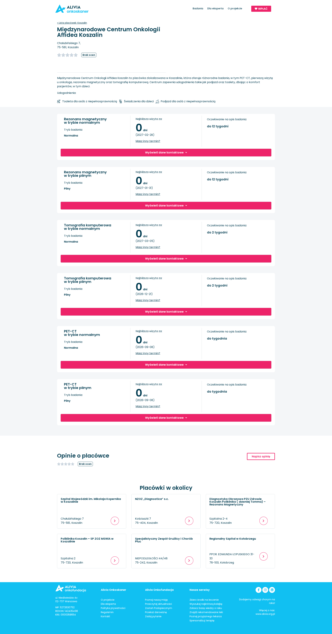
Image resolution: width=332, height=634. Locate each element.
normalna (71, 136)
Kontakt (105, 616)
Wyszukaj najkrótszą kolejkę (206, 604)
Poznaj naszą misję (156, 600)
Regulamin (107, 612)
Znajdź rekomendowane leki (206, 612)
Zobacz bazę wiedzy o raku (206, 608)
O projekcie (235, 8)
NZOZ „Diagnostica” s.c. (152, 499)
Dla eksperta (215, 8)
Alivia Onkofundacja (159, 590)
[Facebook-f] (258, 590)
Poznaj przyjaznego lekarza (206, 616)
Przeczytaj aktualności (158, 604)
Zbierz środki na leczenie (204, 600)
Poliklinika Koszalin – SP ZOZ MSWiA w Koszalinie (87, 540)
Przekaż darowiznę (156, 612)
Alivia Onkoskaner (113, 590)
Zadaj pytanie (153, 616)
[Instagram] (265, 590)
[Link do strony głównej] (81, 8)
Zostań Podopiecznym (158, 608)
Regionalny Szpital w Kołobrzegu (232, 539)
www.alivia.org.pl (265, 614)
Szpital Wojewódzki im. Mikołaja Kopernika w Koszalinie (91, 500)
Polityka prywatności (113, 608)
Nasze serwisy (200, 590)
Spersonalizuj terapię (202, 620)
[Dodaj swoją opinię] (69, 55)
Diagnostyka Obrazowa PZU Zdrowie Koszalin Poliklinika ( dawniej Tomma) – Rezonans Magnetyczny (237, 501)
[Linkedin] (272, 590)
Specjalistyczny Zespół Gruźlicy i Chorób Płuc (164, 540)
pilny (67, 189)
